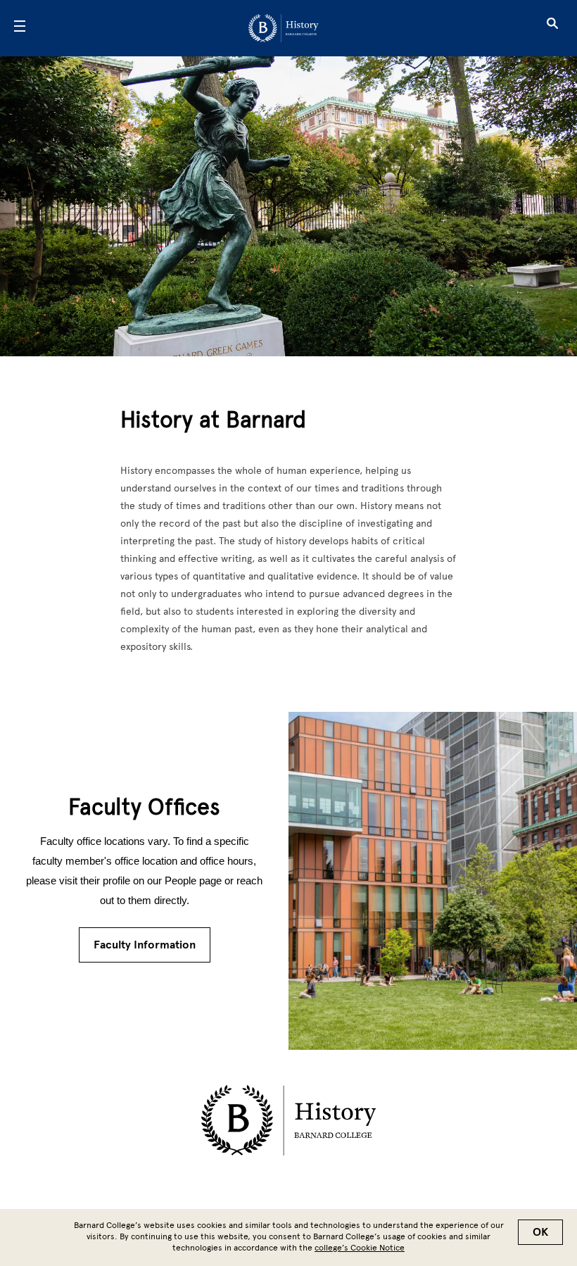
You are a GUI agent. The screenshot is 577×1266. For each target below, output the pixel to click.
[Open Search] (552, 28)
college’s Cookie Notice (360, 1248)
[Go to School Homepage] (283, 28)
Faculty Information (145, 945)
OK (540, 1232)
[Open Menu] (19, 28)
